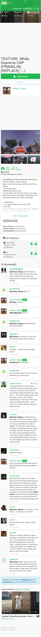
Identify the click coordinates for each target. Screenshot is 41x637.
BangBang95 (15, 289)
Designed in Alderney (8, 628)
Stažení (8, 169)
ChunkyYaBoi (15, 476)
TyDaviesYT (14, 334)
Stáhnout (22, 76)
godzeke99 (14, 559)
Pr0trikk (12, 347)
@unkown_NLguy (16, 272)
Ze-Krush (13, 414)
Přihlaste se (26, 579)
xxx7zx (12, 520)
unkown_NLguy (19, 88)
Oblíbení (18, 169)
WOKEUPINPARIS (16, 269)
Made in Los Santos (8, 630)
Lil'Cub (12, 507)
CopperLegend (15, 383)
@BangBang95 (15, 313)
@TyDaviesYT (15, 362)
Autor (24, 299)
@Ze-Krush (14, 336)
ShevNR (13, 533)
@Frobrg (13, 302)
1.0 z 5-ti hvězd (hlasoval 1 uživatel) (11, 174)
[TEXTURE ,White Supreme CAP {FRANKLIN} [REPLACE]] (20, 142)
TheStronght (14, 450)
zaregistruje (7, 582)
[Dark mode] (34, 8)
